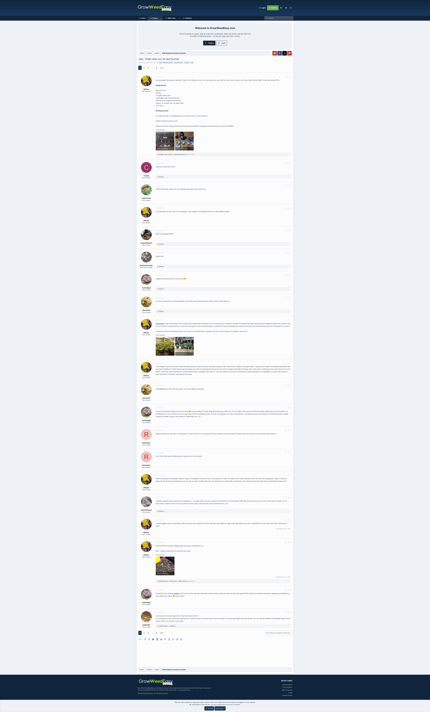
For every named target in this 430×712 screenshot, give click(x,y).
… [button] (152, 68)
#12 (289, 408)
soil (192, 62)
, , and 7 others (176, 154)
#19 (289, 590)
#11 (289, 385)
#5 (289, 230)
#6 (289, 253)
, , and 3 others (177, 581)
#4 (289, 208)
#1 (289, 77)
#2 (289, 163)
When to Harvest (287, 690)
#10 (289, 363)
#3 (289, 185)
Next (161, 68)
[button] (286, 7)
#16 (289, 497)
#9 (289, 320)
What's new (171, 18)
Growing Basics (287, 684)
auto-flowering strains (166, 62)
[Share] (286, 76)
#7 (289, 275)
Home (143, 18)
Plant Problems (287, 687)
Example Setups (287, 695)
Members (189, 18)
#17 (289, 520)
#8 (289, 298)
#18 (289, 542)
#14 (289, 453)
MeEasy (142, 62)
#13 (289, 430)
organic (186, 62)
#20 (289, 612)
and (167, 626)
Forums (155, 18)
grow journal (179, 62)
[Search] (290, 7)
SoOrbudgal (160, 323)
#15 (289, 475)
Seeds (290, 693)
